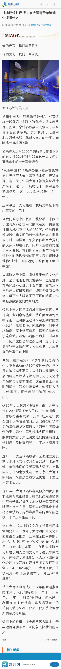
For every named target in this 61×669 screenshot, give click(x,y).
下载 (54, 664)
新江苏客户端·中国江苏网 (39, 25)
